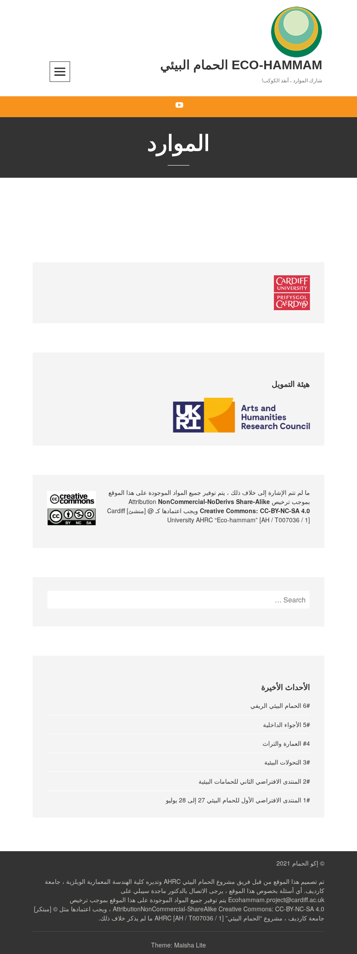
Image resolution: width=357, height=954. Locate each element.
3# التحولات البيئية (287, 762)
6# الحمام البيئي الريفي (280, 705)
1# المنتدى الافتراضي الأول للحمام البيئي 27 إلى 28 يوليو (238, 799)
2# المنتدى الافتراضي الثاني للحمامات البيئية (254, 781)
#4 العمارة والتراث (286, 743)
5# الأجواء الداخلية (286, 724)
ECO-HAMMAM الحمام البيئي (241, 65)
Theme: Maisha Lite (178, 944)
